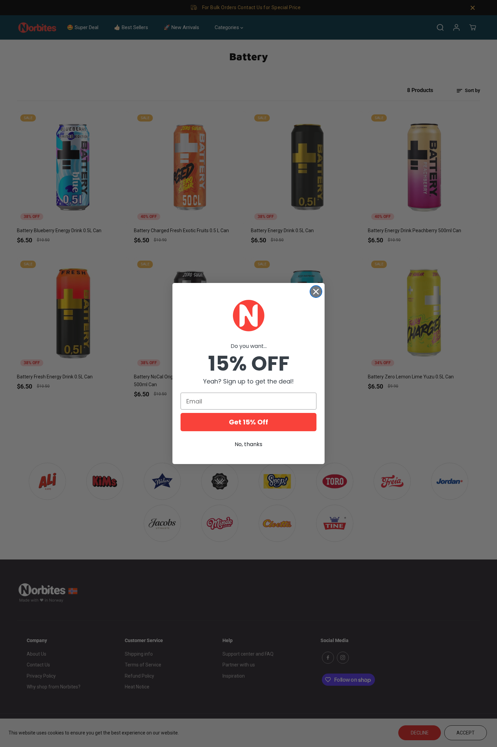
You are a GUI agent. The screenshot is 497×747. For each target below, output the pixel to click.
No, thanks (248, 444)
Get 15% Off (248, 422)
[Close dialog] (316, 292)
